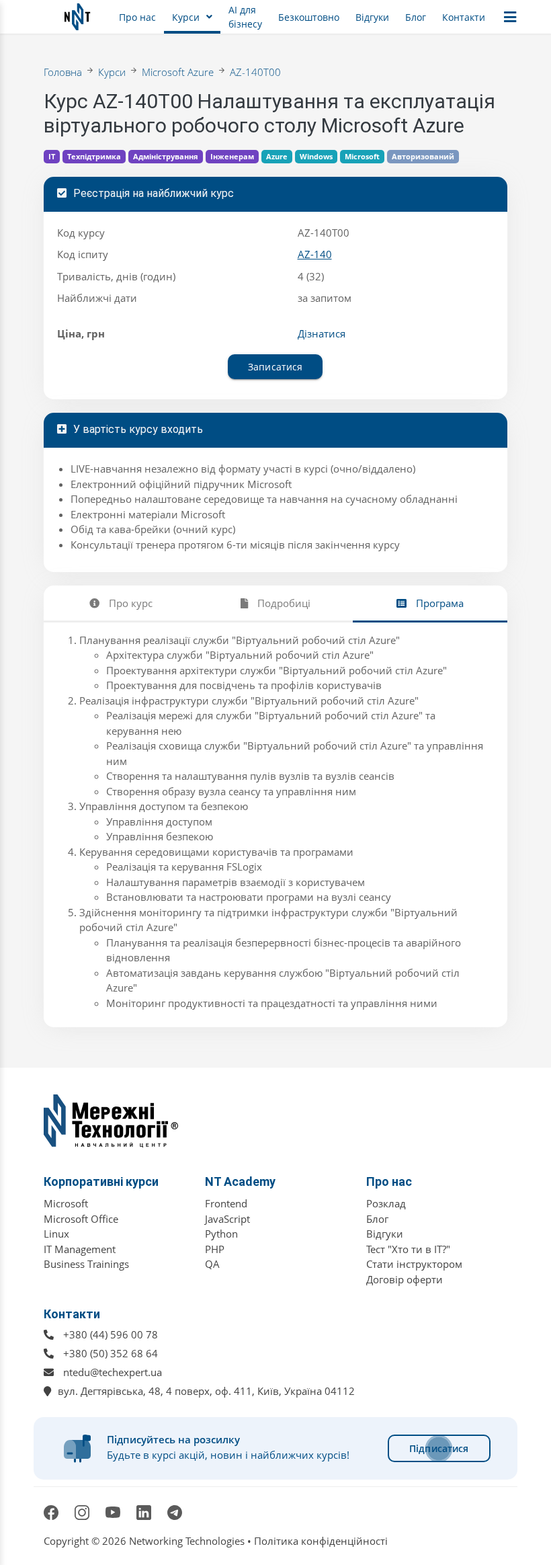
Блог (377, 1219)
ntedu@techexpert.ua (112, 1372)
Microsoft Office (81, 1219)
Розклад (386, 1203)
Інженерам (232, 156)
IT (51, 156)
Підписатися (439, 1448)
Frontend (226, 1203)
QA (212, 1264)
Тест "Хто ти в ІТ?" (408, 1249)
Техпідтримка (94, 156)
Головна (63, 72)
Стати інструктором (414, 1264)
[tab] (121, 603)
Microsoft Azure (178, 72)
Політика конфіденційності (321, 1541)
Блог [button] (415, 17)
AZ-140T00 (255, 72)
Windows (316, 156)
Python (221, 1233)
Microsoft (362, 156)
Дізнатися (321, 333)
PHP (214, 1249)
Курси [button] (186, 17)
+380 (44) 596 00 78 (110, 1334)
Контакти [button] (463, 17)
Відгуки (384, 1233)
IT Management (80, 1249)
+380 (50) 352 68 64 (110, 1353)
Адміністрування (165, 156)
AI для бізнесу (245, 16)
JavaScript (227, 1219)
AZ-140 (315, 254)
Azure (277, 156)
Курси (112, 72)
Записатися (275, 366)
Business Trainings (86, 1264)
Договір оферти (404, 1279)
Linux (56, 1233)
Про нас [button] (137, 17)
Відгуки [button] (372, 17)
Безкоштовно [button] (308, 17)
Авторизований (423, 156)
